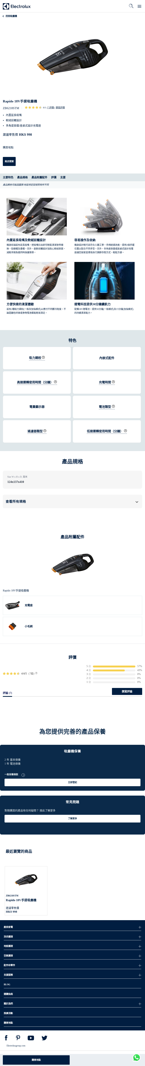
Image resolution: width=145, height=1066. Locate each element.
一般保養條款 (11, 774)
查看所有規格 (16, 501)
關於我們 (8, 1003)
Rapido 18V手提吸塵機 (21, 900)
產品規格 (22, 177)
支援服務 (8, 975)
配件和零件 (9, 965)
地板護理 (8, 946)
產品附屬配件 (39, 177)
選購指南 (8, 994)
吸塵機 (11, 16)
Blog (7, 984)
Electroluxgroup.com (16, 1045)
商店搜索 (9, 161)
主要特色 (8, 177)
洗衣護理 (8, 936)
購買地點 (36, 1060)
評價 (53, 177)
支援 (63, 177)
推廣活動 (8, 1013)
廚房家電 (8, 927)
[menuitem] (6, 1038)
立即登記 (72, 782)
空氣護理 (8, 955)
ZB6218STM (12, 895)
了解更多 (72, 818)
